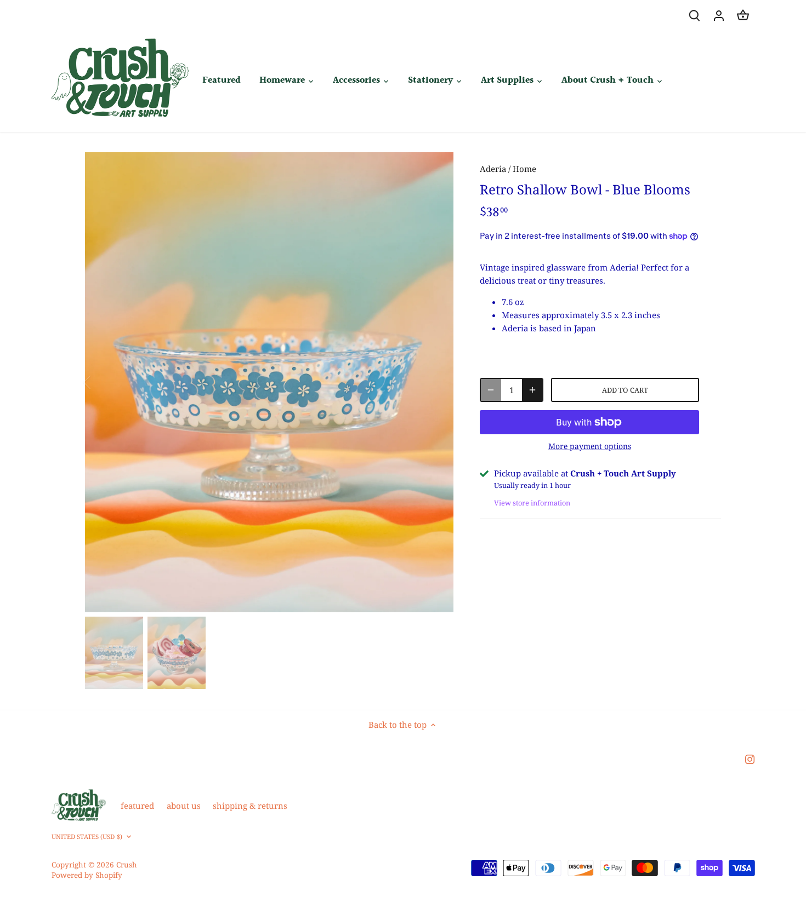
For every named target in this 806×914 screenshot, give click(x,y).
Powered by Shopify (87, 875)
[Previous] (101, 382)
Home (524, 168)
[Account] (719, 15)
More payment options (589, 446)
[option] (269, 382)
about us (184, 805)
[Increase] (532, 389)
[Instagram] (749, 758)
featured (137, 805)
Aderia (493, 168)
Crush (126, 865)
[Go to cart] (743, 15)
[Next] (437, 382)
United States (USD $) (87, 837)
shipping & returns (250, 805)
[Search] (695, 15)
